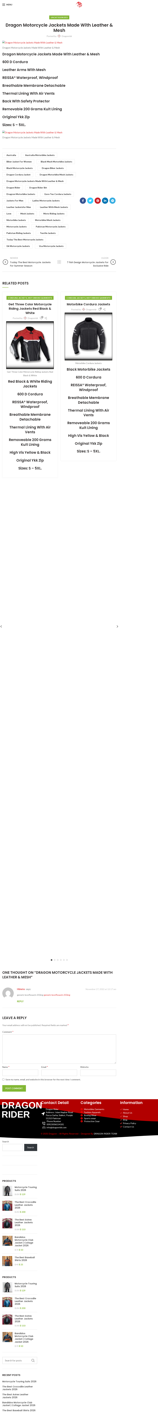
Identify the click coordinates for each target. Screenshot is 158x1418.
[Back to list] (59, 262)
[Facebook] (83, 201)
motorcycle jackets (16, 226)
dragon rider (13, 187)
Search (5, 1141)
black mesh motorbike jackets (56, 161)
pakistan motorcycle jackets (51, 226)
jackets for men (14, 200)
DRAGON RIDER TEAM (105, 1133)
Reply (20, 1001)
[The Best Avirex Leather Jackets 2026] (7, 1224)
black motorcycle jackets (19, 168)
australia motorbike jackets (40, 155)
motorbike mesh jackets (47, 220)
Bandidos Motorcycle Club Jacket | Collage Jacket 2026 (24, 1241)
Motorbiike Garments (40, 298)
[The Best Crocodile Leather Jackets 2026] (7, 1207)
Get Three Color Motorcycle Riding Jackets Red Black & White (30, 308)
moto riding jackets (53, 213)
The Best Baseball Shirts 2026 (25, 1259)
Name (5, 1066)
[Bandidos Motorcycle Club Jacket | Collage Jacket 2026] (7, 1243)
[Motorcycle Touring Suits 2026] (7, 1191)
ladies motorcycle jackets (46, 200)
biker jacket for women (19, 161)
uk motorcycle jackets (18, 246)
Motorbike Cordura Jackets (88, 304)
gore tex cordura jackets (57, 194)
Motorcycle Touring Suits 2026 (26, 1188)
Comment (7, 1031)
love (8, 213)
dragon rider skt (38, 187)
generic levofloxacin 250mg (57, 995)
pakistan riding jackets (18, 233)
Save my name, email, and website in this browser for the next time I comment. (43, 1079)
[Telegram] (112, 201)
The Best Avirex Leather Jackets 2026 (24, 1222)
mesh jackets (27, 213)
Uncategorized (59, 17)
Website (84, 1067)
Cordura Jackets (17, 298)
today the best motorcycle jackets (24, 239)
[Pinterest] (98, 201)
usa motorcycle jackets (51, 246)
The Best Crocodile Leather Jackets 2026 (25, 1205)
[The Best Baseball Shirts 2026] (7, 1261)
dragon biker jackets (53, 168)
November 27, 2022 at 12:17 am (101, 989)
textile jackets (48, 233)
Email (44, 1066)
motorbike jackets (16, 220)
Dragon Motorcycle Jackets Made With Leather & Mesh (35, 181)
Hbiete (21, 989)
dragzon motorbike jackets (20, 194)
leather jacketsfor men (18, 207)
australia (11, 155)
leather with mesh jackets (54, 207)
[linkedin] (105, 201)
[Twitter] (90, 201)
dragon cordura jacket (18, 174)
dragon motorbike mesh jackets (56, 174)
